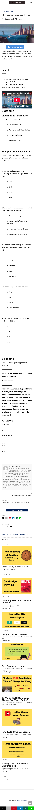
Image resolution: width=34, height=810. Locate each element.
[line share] (20, 518)
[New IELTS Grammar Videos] (17, 717)
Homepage (4, 8)
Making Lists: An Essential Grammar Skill (15, 764)
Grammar (4, 662)
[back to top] (30, 803)
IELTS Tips (5, 630)
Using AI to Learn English (14, 634)
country (9, 534)
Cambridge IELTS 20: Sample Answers (16, 601)
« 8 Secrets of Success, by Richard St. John (15, 502)
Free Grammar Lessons (13, 666)
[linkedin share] (13, 518)
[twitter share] (3, 518)
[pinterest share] (10, 518)
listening (15, 534)
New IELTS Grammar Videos (16, 732)
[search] (31, 3)
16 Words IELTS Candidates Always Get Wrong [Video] (15, 699)
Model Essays (6, 596)
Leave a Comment (17, 510)
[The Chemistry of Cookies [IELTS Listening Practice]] (17, 555)
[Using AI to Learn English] (17, 620)
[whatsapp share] (17, 518)
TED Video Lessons (15, 8)
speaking (22, 534)
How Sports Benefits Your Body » (22, 495)
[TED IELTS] (17, 2)
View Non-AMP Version (22, 800)
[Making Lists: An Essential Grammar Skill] (17, 749)
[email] (8, 808)
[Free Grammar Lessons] (17, 651)
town (28, 534)
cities (3, 534)
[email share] (6, 518)
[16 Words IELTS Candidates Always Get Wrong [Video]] (17, 683)
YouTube (4, 693)
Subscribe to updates (17, 47)
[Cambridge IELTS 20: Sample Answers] (17, 586)
